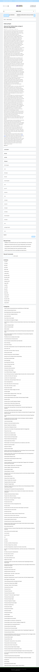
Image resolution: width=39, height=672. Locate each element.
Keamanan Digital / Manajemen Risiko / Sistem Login (12, 393)
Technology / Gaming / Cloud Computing (10, 585)
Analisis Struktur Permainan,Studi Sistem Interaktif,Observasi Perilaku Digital (16, 308)
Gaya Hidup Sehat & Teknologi (9, 362)
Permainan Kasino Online (8, 501)
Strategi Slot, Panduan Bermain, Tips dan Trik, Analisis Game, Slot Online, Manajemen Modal (19, 577)
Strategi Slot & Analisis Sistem (9, 575)
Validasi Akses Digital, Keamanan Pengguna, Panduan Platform (14, 665)
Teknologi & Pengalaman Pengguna (9, 600)
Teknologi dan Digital (7, 610)
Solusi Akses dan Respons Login (9, 557)
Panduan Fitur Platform (8, 446)
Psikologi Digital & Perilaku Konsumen (10, 519)
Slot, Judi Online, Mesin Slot (8, 555)
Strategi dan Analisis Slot (8, 567)
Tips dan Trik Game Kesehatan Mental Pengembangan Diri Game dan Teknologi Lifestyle (18, 650)
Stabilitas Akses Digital (8, 559)
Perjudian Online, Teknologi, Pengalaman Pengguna (12, 497)
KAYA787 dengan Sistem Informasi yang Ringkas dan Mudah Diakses (15, 250)
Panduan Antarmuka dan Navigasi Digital (10, 436)
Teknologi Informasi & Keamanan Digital (10, 628)
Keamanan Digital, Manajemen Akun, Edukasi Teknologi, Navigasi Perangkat (16, 397)
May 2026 (5, 265)
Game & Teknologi (7, 342)
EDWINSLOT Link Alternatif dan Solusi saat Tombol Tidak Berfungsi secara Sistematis (18, 242)
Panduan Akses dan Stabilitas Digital (10, 434)
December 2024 (6, 298)
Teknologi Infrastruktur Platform (9, 632)
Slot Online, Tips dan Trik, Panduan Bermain (11, 551)
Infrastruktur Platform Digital (8, 370)
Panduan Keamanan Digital (8, 448)
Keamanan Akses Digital (8, 387)
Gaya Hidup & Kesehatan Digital (9, 358)
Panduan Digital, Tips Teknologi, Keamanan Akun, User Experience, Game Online (17, 442)
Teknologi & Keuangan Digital (9, 598)
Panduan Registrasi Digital (8, 469)
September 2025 (6, 281)
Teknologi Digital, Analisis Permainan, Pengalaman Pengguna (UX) (14, 622)
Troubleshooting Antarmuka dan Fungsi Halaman (12, 655)
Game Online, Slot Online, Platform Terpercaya (11, 350)
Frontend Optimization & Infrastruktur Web (11, 338)
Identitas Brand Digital (7, 366)
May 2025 (5, 289)
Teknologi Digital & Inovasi (8, 616)
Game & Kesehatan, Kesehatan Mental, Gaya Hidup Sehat (13, 340)
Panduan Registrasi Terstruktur (9, 471)
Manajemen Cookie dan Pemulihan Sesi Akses (11, 423)
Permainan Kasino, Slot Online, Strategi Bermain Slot (12, 503)
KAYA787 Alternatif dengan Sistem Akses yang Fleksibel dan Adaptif (15, 248)
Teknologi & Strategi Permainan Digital (10, 602)
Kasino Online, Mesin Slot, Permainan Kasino (11, 383)
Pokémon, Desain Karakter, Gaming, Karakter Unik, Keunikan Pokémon (15, 517)
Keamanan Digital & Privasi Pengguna (10, 395)
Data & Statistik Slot (7, 316)
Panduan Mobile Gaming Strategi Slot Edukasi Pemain (12, 458)
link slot (5, 176)
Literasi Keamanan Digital (8, 421)
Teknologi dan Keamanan (8, 612)
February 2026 (6, 271)
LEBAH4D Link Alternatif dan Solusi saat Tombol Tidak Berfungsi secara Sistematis (18, 244)
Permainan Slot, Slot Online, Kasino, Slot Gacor (11, 515)
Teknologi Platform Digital (8, 637)
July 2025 (5, 285)
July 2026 (5, 261)
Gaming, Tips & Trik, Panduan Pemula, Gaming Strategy (13, 356)
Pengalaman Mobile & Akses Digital (10, 482)
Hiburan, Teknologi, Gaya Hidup (9, 364)
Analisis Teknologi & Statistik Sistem (10, 310)
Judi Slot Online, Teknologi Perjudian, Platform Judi (12, 379)
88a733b (6, 29)
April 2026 (6, 267)
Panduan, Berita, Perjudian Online (9, 478)
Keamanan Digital (7, 391)
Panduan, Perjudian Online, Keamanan (10, 480)
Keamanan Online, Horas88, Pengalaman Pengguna (12, 401)
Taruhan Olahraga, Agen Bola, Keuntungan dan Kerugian (13, 581)
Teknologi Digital (7, 614)
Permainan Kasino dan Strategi (9, 499)
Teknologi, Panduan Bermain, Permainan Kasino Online (13, 648)
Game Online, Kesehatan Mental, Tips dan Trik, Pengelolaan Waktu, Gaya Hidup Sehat (17, 346)
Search (5, 234)
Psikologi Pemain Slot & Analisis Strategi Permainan (12, 521)
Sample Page (18, 11)
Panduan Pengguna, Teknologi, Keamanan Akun (11, 467)
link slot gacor (6, 165)
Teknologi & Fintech (7, 589)
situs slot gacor (6, 180)
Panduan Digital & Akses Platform (9, 440)
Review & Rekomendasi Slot (8, 526)
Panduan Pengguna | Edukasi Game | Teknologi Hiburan (13, 465)
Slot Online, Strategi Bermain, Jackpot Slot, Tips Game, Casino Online (15, 546)
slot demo (6, 211)
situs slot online (6, 535)
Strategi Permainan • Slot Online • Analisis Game (12, 573)
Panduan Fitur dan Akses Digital (9, 444)
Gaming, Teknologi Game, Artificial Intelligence (11, 354)
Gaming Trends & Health (8, 352)
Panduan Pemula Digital (8, 460)
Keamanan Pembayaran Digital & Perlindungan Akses (12, 405)
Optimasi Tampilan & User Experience (10, 425)
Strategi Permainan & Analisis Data (9, 569)
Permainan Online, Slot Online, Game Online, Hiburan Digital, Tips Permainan (16, 507)
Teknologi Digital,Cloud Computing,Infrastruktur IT (12, 624)
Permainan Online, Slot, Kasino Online (10, 509)
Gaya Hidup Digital (7, 360)
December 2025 (6, 275)
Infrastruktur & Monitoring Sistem (9, 368)
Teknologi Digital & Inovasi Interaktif (10, 618)
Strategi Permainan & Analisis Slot (9, 571)
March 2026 (6, 269)
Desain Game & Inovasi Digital (9, 318)
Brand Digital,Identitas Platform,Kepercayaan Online (12, 312)
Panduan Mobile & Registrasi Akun (9, 456)
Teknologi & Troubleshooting (8, 604)
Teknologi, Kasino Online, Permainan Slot (10, 644)
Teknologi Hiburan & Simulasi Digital (10, 626)
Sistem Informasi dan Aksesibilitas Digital (11, 531)
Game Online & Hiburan (8, 344)
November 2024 (6, 300)
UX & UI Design (6, 661)
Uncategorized (6, 659)
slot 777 (5, 188)
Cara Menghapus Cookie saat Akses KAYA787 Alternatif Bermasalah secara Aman (18, 246)
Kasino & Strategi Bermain (8, 381)
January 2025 (6, 296)
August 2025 (6, 283)
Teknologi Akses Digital (8, 606)
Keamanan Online (7, 399)
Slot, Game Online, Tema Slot (9, 553)
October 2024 (6, 302)
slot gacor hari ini (7, 227)
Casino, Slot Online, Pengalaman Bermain (10, 314)
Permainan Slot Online (7, 511)
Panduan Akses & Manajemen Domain (10, 427)
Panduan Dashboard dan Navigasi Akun (10, 438)
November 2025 (6, 277)
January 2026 (6, 273)
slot (5, 184)
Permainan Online (7, 505)
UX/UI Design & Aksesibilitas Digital (10, 663)
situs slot (5, 192)
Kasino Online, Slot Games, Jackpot (10, 385)
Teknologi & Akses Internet (8, 587)
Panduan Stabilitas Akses (8, 476)
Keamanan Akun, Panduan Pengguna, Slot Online (12, 389)
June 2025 (6, 287)
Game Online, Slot (7, 348)
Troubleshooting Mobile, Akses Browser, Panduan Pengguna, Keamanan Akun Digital (17, 657)
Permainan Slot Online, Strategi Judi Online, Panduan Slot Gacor (14, 513)
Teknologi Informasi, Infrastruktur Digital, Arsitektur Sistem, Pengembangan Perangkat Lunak (19, 630)
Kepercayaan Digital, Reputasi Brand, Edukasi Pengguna (13, 410)
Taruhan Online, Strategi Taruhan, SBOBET (11, 583)
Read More (5, 145)
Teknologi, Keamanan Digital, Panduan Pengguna (12, 646)
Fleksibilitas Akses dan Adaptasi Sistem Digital (11, 336)
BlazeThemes (18, 670)
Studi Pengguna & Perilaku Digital (9, 579)
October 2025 (6, 279)
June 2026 (6, 263)
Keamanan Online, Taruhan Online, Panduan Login (12, 403)
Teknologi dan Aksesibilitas (8, 608)
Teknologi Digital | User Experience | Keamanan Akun (12, 620)
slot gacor (6, 200)
